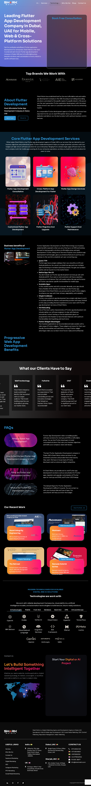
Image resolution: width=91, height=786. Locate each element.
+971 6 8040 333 (76, 749)
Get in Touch (10, 118)
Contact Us (82, 3)
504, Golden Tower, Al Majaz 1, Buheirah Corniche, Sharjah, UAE (57, 765)
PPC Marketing (10, 770)
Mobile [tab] (27, 610)
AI (37, 3)
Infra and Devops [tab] (77, 610)
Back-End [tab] (57, 610)
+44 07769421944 (76, 757)
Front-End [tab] (37, 610)
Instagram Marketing (11, 767)
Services (44, 3)
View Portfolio (78, 508)
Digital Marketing (10, 761)
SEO (6, 764)
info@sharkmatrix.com (78, 762)
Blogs (74, 3)
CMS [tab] (66, 610)
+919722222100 (75, 754)
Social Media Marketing (12, 774)
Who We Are (66, 3)
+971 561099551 (76, 751)
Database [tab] (47, 610)
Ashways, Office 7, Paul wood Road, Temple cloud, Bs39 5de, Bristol (35, 768)
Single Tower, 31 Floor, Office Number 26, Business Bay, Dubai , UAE (56, 750)
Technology (54, 3)
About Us (23, 118)
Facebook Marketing (11, 758)
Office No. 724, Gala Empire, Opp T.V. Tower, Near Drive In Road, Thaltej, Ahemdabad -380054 (34, 752)
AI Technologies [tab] (16, 610)
